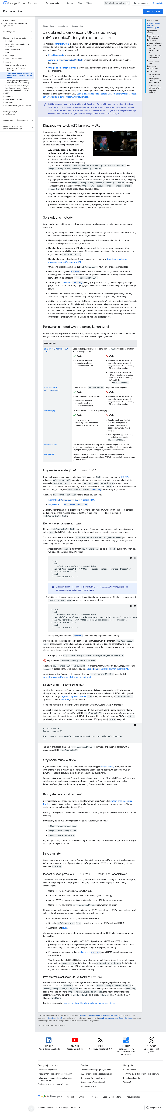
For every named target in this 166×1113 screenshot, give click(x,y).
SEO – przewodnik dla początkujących (96, 1074)
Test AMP (127, 1082)
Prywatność (52, 1108)
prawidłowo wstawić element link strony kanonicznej (67, 677)
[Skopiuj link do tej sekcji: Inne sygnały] (63, 853)
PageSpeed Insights (131, 1078)
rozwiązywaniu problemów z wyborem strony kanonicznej (89, 1003)
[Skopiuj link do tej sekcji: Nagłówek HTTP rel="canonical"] (86, 685)
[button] (17, 24)
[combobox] (117, 3)
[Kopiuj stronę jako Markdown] (109, 38)
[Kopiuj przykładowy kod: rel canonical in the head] (135, 558)
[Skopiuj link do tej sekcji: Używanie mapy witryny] (78, 760)
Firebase (94, 1097)
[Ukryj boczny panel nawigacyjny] (31, 1108)
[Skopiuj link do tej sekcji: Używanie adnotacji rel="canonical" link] (106, 470)
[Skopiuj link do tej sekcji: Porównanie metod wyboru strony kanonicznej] (111, 327)
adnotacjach (89, 952)
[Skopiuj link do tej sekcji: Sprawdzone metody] (75, 217)
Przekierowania (50, 444)
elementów (72, 282)
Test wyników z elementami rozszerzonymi (141, 1074)
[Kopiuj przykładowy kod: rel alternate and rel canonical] (135, 606)
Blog (80, 3)
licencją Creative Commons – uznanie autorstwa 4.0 (99, 1015)
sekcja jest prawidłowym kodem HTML (107, 669)
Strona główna (48, 26)
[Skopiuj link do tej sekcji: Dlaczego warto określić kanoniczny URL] (102, 125)
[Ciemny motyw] (131, 558)
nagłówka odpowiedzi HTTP (74, 696)
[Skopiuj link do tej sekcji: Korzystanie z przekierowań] (85, 794)
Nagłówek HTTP (67, 504)
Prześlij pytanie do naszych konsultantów (55, 1074)
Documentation (12, 11)
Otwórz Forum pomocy (47, 1070)
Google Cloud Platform (112, 1097)
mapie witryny (107, 766)
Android (70, 1097)
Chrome (82, 1097)
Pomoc (70, 3)
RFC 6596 (125, 477)
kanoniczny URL (62, 44)
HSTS (64, 928)
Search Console (153, 11)
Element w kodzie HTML (71, 500)
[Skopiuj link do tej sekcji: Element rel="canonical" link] (84, 523)
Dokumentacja (52, 3)
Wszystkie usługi (133, 1097)
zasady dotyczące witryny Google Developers (116, 1018)
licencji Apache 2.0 (55, 1018)
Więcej (89, 3)
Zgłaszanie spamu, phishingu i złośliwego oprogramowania (55, 1079)
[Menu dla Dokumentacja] (62, 3)
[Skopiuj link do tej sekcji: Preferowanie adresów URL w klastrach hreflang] (104, 977)
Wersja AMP (49, 454)
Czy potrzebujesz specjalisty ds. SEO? (96, 1070)
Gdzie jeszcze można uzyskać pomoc (53, 1084)
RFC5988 (65, 699)
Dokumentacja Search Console (93, 1082)
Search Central (27, 3)
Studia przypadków (88, 1086)
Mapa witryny (49, 410)
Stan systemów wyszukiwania (93, 1078)
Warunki (41, 1108)
